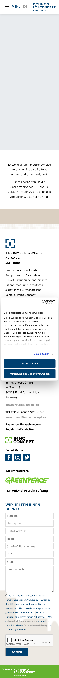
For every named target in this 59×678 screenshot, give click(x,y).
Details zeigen (41, 353)
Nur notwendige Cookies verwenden (30, 373)
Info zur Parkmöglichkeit (22, 404)
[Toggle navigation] (7, 6)
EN (25, 6)
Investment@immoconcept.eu (25, 417)
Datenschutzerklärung (35, 625)
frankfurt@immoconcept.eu (22, 621)
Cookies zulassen (29, 363)
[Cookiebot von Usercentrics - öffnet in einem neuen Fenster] (42, 302)
